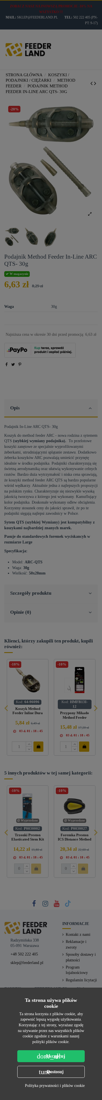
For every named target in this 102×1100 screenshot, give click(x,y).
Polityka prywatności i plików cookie (55, 1085)
